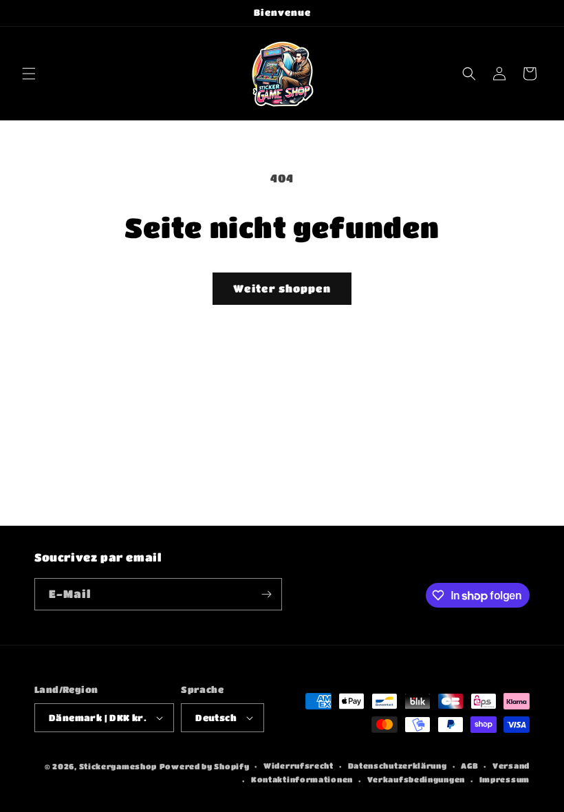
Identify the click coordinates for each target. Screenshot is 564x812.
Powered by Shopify (205, 766)
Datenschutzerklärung (397, 765)
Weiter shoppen (282, 288)
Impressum (504, 779)
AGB (469, 765)
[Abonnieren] (266, 594)
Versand (511, 765)
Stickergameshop (118, 766)
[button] (29, 73)
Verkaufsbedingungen (416, 779)
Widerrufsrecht (298, 765)
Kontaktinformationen (302, 779)
